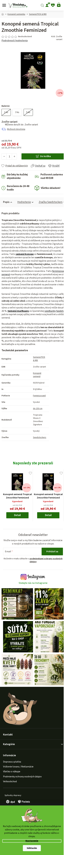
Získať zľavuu (32, 442)
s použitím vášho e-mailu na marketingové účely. (33, 450)
